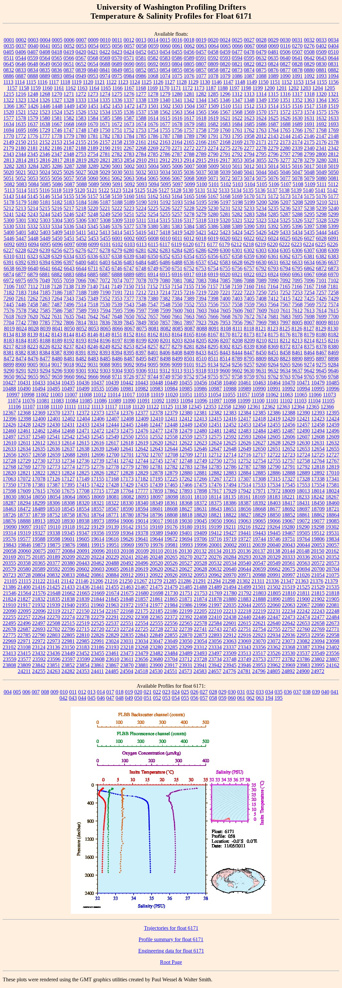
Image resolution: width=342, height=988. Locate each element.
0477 (237, 52)
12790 (274, 467)
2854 (129, 160)
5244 (44, 214)
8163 (165, 334)
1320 (321, 94)
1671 (105, 124)
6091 (333, 238)
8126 (297, 328)
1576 (333, 112)
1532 (93, 112)
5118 (56, 190)
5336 (68, 226)
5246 (68, 214)
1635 (20, 124)
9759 (249, 376)
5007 (189, 166)
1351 (285, 100)
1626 (285, 118)
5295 (309, 214)
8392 (93, 352)
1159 (35, 88)
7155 (188, 286)
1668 (68, 124)
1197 (234, 88)
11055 (228, 394)
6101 (105, 244)
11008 (85, 394)
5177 (333, 196)
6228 (20, 250)
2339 (297, 148)
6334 (68, 256)
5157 (93, 196)
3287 (69, 166)
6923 (261, 274)
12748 (185, 461)
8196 (105, 340)
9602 (237, 370)
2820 (93, 160)
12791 (288, 467)
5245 (56, 214)
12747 (171, 461)
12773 (53, 467)
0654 (93, 64)
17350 (9, 485)
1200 (269, 88)
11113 (97, 406)
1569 (249, 112)
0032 (309, 40)
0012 (129, 40)
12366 (327, 406)
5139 (296, 190)
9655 (33, 376)
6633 (297, 262)
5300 (9, 220)
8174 (261, 334)
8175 (273, 334)
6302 (249, 250)
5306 (81, 220)
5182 (57, 202)
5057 (68, 178)
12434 (97, 425)
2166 (201, 142)
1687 (273, 124)
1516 (297, 106)
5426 (261, 232)
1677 (165, 124)
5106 (274, 184)
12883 (229, 473)
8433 (201, 352)
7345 (80, 298)
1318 (309, 94)
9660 (69, 376)
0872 (225, 70)
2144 (285, 136)
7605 (225, 310)
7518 (93, 304)
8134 (8, 334)
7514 (80, 304)
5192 (165, 202)
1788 (177, 136)
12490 (303, 431)
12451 (215, 425)
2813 (9, 160)
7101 (321, 280)
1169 (152, 88)
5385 (201, 226)
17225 (171, 479)
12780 (141, 467)
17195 (156, 479)
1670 (93, 124)
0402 (321, 46)
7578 (21, 310)
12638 (83, 449)
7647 (105, 316)
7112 (33, 286)
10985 (185, 388)
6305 (285, 250)
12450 (200, 425)
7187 (69, 292)
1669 (80, 124)
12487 (288, 431)
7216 (189, 292)
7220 (213, 292)
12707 (156, 455)
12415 (215, 419)
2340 (309, 148)
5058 (80, 178)
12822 (38, 473)
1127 (170, 82)
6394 (44, 262)
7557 (225, 304)
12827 (112, 473)
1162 (70, 88)
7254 (309, 292)
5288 (297, 214)
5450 (57, 238)
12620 (156, 443)
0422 (105, 52)
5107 (286, 184)
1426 (33, 106)
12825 (83, 473)
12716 (244, 455)
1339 (153, 100)
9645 (321, 370)
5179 (21, 202)
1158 (24, 88)
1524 (56, 112)
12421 (303, 419)
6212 (236, 244)
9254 (225, 364)
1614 (153, 118)
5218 (80, 208)
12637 (68, 449)
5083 (21, 184)
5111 (322, 184)
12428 (24, 425)
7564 (273, 304)
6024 (273, 238)
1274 (105, 94)
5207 (285, 202)
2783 (129, 154)
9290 (9, 370)
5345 (93, 226)
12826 (97, 473)
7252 (285, 292)
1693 (333, 124)
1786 (153, 136)
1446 (45, 106)
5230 (213, 208)
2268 (141, 148)
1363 (309, 100)
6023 (261, 238)
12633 (9, 449)
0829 (309, 64)
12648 (229, 449)
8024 (21, 328)
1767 (309, 130)
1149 (251, 82)
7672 (249, 316)
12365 (312, 406)
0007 (81, 40)
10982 (141, 388)
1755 (165, 130)
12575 (215, 437)
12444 (112, 425)
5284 (261, 214)
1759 (213, 130)
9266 (297, 364)
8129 (321, 328)
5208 (297, 202)
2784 (141, 154)
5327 (309, 220)
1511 (237, 106)
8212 (285, 340)
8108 (225, 328)
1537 (141, 112)
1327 (56, 100)
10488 (9, 388)
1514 (273, 106)
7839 (117, 322)
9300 (69, 370)
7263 (44, 298)
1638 (44, 124)
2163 (165, 142)
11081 (42, 400)
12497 (9, 437)
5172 (273, 196)
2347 (56, 154)
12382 (215, 413)
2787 (177, 154)
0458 (213, 52)
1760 (225, 130)
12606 (288, 437)
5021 (20, 172)
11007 (70, 394)
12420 (288, 419)
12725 (318, 455)
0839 (80, 70)
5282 (237, 214)
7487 (56, 304)
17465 (171, 485)
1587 (129, 118)
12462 (38, 431)
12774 (68, 467)
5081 (333, 178)
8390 (68, 352)
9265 (285, 364)
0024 (225, 40)
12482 (229, 431)
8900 (20, 364)
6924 (273, 274)
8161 (141, 334)
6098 (81, 244)
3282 (9, 166)
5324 (273, 220)
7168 (321, 286)
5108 (298, 184)
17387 (53, 485)
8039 (45, 328)
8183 (9, 340)
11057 (243, 394)
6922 (249, 274)
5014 (273, 166)
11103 (300, 400)
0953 (93, 76)
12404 (83, 419)
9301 (81, 370)
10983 (156, 388)
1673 (129, 124)
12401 (53, 419)
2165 (189, 142)
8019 (9, 328)
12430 (53, 425)
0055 (105, 46)
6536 (189, 262)
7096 (309, 280)
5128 (176, 190)
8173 (249, 334)
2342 (333, 148)
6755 (225, 268)
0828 (297, 64)
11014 (114, 394)
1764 (273, 130)
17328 (303, 479)
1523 (44, 112)
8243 (80, 346)
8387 (56, 352)
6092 (9, 244)
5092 (129, 184)
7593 (93, 310)
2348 (68, 154)
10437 (97, 382)
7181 (333, 286)
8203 (177, 340)
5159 (117, 196)
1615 (165, 118)
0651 (68, 64)
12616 (97, 443)
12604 (259, 437)
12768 (9, 467)
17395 (68, 485)
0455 (177, 52)
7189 (93, 292)
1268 (44, 94)
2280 (285, 148)
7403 (237, 298)
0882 (333, 70)
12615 (83, 443)
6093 (21, 244)
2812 (333, 154)
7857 (165, 322)
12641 (127, 449)
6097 (69, 244)
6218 (248, 244)
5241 (8, 214)
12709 (186, 455)
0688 (105, 64)
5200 (261, 202)
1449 (69, 106)
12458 (318, 425)
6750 (165, 268)
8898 (333, 358)
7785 (44, 322)
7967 (249, 322)
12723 (288, 455)
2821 (105, 160)
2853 (117, 160)
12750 (215, 461)
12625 (229, 443)
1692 (321, 124)
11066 (315, 394)
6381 (309, 256)
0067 (249, 46)
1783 (117, 136)
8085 (177, 328)
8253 (129, 346)
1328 (68, 100)
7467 (44, 304)
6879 (32, 274)
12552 (156, 437)
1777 (44, 136)
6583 (225, 262)
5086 (57, 184)
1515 (285, 106)
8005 (297, 322)
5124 (128, 190)
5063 (129, 178)
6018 (201, 238)
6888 (117, 274)
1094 (333, 76)
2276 (237, 148)
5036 (189, 172)
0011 (117, 40)
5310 (129, 220)
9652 (21, 376)
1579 (32, 118)
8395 (129, 352)
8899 (8, 364)
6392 (20, 262)
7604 (213, 310)
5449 (45, 238)
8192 (69, 340)
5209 (309, 202)
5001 (117, 166)
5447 (21, 238)
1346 (225, 100)
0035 (9, 46)
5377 (129, 226)
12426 (9, 425)
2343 (8, 154)
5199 (249, 202)
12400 (39, 419)
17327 (288, 479)
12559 (185, 437)
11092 (157, 400)
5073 (237, 178)
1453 (117, 106)
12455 (274, 425)
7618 (8, 316)
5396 (297, 226)
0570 (117, 58)
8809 (261, 358)
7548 (165, 304)
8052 (81, 328)
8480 (57, 358)
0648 (32, 64)
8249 (105, 346)
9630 (249, 370)
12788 (259, 467)
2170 (249, 142)
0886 (8, 76)
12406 (98, 419)
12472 (97, 431)
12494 (318, 431)
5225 (153, 208)
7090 (273, 280)
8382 (20, 352)
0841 (105, 70)
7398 (213, 298)
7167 (309, 286)
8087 (189, 328)
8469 (333, 352)
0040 (33, 46)
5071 (213, 178)
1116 (42, 82)
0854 (165, 70)
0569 (105, 58)
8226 (44, 346)
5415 (129, 232)
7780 (32, 322)
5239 (321, 208)
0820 (225, 64)
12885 (259, 473)
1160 (47, 88)
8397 (141, 352)
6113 (141, 244)
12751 (229, 461)
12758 (303, 461)
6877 (20, 274)
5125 (140, 190)
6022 (249, 238)
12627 (259, 443)
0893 (56, 76)
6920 (225, 274)
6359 (249, 256)
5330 (8, 226)
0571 (129, 58)
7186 (57, 292)
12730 (38, 461)
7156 (200, 286)
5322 (249, 220)
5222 (117, 208)
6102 (117, 244)
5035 (177, 172)
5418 (165, 232)
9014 (44, 364)
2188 (80, 148)
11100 (258, 400)
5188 (117, 202)
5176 (321, 196)
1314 (261, 94)
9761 (261, 376)
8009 (321, 322)
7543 (129, 304)
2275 (225, 148)
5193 (177, 202)
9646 (333, 370)
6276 (80, 250)
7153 (164, 286)
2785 (153, 154)
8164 (177, 334)
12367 (9, 413)
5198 (237, 202)
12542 (68, 437)
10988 (229, 388)
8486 (117, 358)
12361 (254, 406)
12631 (318, 443)
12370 (53, 413)
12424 (332, 419)
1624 (261, 118)
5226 (165, 208)
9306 (141, 370)
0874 (249, 70)
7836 (105, 322)
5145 (32, 196)
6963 (297, 274)
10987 (215, 388)
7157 (212, 286)
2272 (189, 148)
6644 (81, 268)
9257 (249, 364)
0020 (213, 40)
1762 (249, 130)
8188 (45, 340)
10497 (68, 388)
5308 (105, 220)
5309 (117, 220)
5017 (309, 166)
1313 (249, 94)
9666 (93, 376)
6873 (333, 268)
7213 (153, 292)
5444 (321, 232)
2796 (273, 154)
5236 (285, 208)
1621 (225, 118)
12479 (185, 431)
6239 (44, 250)
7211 (129, 292)
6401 (93, 262)
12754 (259, 461)
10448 (156, 382)
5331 (20, 226)
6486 (165, 262)
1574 (309, 112)
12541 (53, 437)
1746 (56, 130)
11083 (57, 400)
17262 (185, 479)
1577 (8, 118)
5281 (225, 214)
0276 (309, 46)
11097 (215, 400)
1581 (56, 118)
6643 (69, 268)
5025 (56, 172)
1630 (297, 118)
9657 (45, 376)
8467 (321, 352)
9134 (213, 364)
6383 (333, 256)
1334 (93, 100)
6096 (57, 244)
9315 (189, 370)
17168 (112, 479)
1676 (153, 124)
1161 (59, 88)
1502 (165, 106)
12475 (127, 431)
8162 (153, 334)
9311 (153, 370)
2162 (153, 142)
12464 (53, 431)
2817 (57, 160)
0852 (141, 70)
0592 (213, 58)
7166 (297, 286)
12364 (298, 406)
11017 (128, 394)
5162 (153, 196)
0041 (45, 46)
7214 (165, 292)
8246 (93, 346)
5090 (105, 184)
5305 (69, 220)
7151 (140, 286)
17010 (332, 473)
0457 (201, 52)
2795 (261, 154)
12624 (215, 443)
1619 (213, 118)
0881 (321, 70)
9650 (9, 376)
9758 (237, 376)
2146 (309, 136)
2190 (105, 148)
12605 (274, 437)
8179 (309, 334)
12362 (268, 406)
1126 (158, 82)
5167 (213, 196)
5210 (321, 202)
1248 (32, 94)
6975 (20, 280)
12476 (141, 431)
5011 (237, 166)
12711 (200, 455)
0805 (189, 64)
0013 (141, 40)
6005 (141, 238)
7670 (237, 316)
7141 (104, 286)
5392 (273, 226)
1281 (189, 94)
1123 (123, 82)
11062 (272, 394)
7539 (117, 304)
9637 (297, 370)
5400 (9, 232)
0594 (237, 58)
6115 (153, 244)
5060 (93, 178)
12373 (97, 413)
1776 (32, 136)
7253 (297, 292)
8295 (213, 346)
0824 (273, 64)
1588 (141, 118)
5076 (273, 178)
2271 (177, 148)
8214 (309, 340)
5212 (8, 208)
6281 (141, 250)
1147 (228, 82)
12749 (200, 461)
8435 (213, 352)
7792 (56, 322)
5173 (285, 196)
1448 (57, 106)
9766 (321, 376)
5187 (105, 202)
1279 (165, 94)
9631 (261, 370)
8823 (285, 358)
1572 (285, 112)
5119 (68, 190)
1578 (20, 118)
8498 (165, 358)
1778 (56, 136)
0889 (44, 76)
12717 (259, 455)
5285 (273, 214)
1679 (189, 124)
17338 (318, 479)
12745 (156, 461)
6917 (189, 274)
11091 (143, 400)
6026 (297, 238)
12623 (200, 443)
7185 (45, 292)
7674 (261, 316)
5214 (32, 208)
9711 (117, 376)
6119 (176, 244)
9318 (201, 370)
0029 (273, 40)
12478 (171, 431)
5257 (177, 214)
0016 (177, 40)
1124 (135, 82)
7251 (273, 292)
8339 (249, 346)
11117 (111, 406)
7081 (177, 280)
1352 (297, 100)
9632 (273, 370)
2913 (177, 160)
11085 (86, 400)
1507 (201, 106)
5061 (105, 178)
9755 (213, 376)
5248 (93, 214)
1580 (44, 118)
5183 (69, 202)
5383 (177, 226)
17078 (38, 479)
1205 (329, 88)
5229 (201, 208)
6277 (93, 250)
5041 (249, 172)
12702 (142, 455)
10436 (83, 382)
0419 (68, 52)
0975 (117, 76)
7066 (80, 280)
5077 (285, 178)
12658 (39, 455)
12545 (97, 437)
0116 (285, 46)
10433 (38, 382)
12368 (24, 413)
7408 (261, 298)
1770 (8, 136)
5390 (249, 226)
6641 (45, 268)
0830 (321, 64)
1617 (189, 118)
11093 (172, 400)
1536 (129, 112)
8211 (273, 340)
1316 (285, 94)
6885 (93, 274)
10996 (332, 388)
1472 (129, 106)
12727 (332, 455)
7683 (285, 316)
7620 (32, 316)
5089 (93, 184)
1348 (249, 100)
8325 (237, 346)
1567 (225, 112)
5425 (249, 232)
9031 (93, 364)
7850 (153, 322)
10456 (200, 382)
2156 (93, 142)
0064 (213, 46)
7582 (33, 310)
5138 (284, 190)
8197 (117, 340)
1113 (8, 82)
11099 (243, 400)
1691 (309, 124)
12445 (127, 425)
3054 (249, 160)
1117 (54, 82)
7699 (321, 316)
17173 (127, 479)
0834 (32, 70)
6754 (213, 268)
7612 (297, 310)
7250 (261, 292)
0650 (56, 64)
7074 (117, 280)
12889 (303, 473)
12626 (244, 443)
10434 (53, 382)
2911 (153, 160)
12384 (244, 413)
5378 (141, 226)
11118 (125, 406)
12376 (127, 413)
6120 (188, 244)
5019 (333, 166)
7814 (80, 322)
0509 (321, 52)
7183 (21, 292)
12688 (68, 455)
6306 (297, 250)
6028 (321, 238)
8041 (57, 328)
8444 (237, 352)
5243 (32, 214)
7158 (224, 286)
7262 (32, 298)
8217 (8, 346)
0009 (93, 40)
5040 (237, 172)
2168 (225, 142)
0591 (201, 58)
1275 (117, 94)
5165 (189, 196)
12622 (185, 443)
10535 (97, 388)
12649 (244, 449)
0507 (297, 52)
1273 (93, 94)
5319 (213, 220)
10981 (127, 388)
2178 (333, 142)
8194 (93, 340)
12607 (303, 437)
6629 (249, 262)
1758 (201, 130)
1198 (246, 88)
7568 (297, 304)
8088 (201, 328)
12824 (68, 473)
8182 (333, 334)
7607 (249, 310)
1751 (117, 130)
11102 (286, 400)
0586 (177, 58)
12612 (38, 443)
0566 (68, 58)
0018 (189, 40)
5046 (285, 172)
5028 (93, 172)
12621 (171, 443)
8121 (260, 328)
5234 (261, 208)
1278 (153, 94)
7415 (285, 298)
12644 (171, 449)
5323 (261, 220)
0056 (117, 46)
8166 (201, 334)
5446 (9, 238)
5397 (309, 226)
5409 (57, 232)
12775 (83, 467)
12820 (9, 473)
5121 (92, 190)
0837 (68, 70)
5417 (153, 232)
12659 (53, 455)
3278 (297, 160)
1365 (333, 100)
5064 (141, 178)
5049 (321, 172)
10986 (200, 388)
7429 (333, 298)
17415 (83, 485)
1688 (285, 124)
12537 (24, 437)
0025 (237, 40)
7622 (44, 316)
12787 (244, 467)
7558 (237, 304)
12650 (259, 449)
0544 (20, 58)
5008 (201, 166)
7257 (321, 292)
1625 (273, 118)
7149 (116, 286)
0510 (333, 52)
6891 (141, 274)
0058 (141, 46)
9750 (177, 376)
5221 (105, 208)
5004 (153, 166)
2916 (213, 160)
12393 (318, 413)
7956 (237, 322)
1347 (237, 100)
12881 (200, 473)
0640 (285, 58)
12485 (274, 431)
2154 (68, 142)
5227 (177, 208)
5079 (309, 178)
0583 (165, 58)
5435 (309, 232)
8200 (153, 340)
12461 (24, 431)
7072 (105, 280)
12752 (244, 461)
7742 (20, 322)
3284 (33, 166)
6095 (45, 244)
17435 (141, 485)
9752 (189, 376)
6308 (321, 250)
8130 (333, 328)
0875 (261, 70)
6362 (285, 256)
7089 (261, 280)
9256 (237, 364)
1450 (81, 106)
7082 (189, 280)
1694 (8, 130)
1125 (146, 82)
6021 (237, 238)
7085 (225, 280)
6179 (224, 244)
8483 (93, 358)
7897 (189, 322)
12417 (244, 419)
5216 (56, 208)
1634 (8, 124)
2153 (56, 142)
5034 (165, 172)
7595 (117, 310)
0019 (201, 40)
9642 (309, 370)
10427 (9, 382)
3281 (333, 160)
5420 (189, 232)
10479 (318, 382)
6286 (201, 250)
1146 (216, 82)
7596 (129, 310)
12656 (9, 455)
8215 (321, 340)
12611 (24, 443)
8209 (249, 340)
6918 (201, 274)
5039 (225, 172)
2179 (8, 148)
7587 (69, 310)
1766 (297, 130)
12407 (112, 419)
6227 (8, 250)
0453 (153, 52)
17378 (24, 485)
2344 (20, 154)
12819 (332, 467)
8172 (237, 334)
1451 (93, 106)
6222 (284, 244)
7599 (165, 310)
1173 (199, 88)
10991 (274, 388)
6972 (8, 280)
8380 (333, 346)
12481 (215, 431)
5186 (93, 202)
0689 (117, 64)
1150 (263, 82)
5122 (104, 190)
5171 (261, 196)
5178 (9, 202)
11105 (328, 400)
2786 (165, 154)
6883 (68, 274)
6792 (261, 268)
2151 (32, 142)
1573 (297, 112)
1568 (237, 112)
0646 (20, 64)
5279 (201, 214)
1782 (105, 136)
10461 (244, 382)
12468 (68, 431)
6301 (237, 250)
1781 (93, 136)
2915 (201, 160)
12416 (229, 419)
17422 (97, 485)
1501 (153, 106)
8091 (213, 328)
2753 (80, 154)
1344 (201, 100)
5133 (224, 190)
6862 (309, 268)
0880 (309, 70)
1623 (249, 118)
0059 (153, 46)
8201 (165, 340)
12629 (288, 443)
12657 (24, 455)
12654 (318, 449)
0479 (261, 52)
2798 (297, 154)
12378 (156, 413)
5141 (320, 190)
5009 (213, 166)
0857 (201, 70)
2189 (93, 148)
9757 (225, 376)
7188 (81, 292)
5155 (68, 196)
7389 (189, 298)
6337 (105, 256)
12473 (112, 431)
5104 (249, 184)
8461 (297, 352)
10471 (303, 382)
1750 (105, 130)
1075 (177, 76)
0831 (333, 64)
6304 (273, 250)
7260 (8, 298)
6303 (261, 250)
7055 (56, 280)
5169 (237, 196)
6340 (141, 256)
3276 (273, 160)
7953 (225, 322)
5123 (116, 190)
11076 (28, 400)
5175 (309, 196)
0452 (141, 52)
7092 (285, 280)
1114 (20, 82)
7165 (285, 286)
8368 (261, 346)
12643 (156, 449)
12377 (141, 413)
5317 (189, 220)
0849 (117, 70)
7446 (20, 304)
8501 (189, 358)
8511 (213, 358)
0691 (141, 64)
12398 (24, 419)
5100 (201, 184)
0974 (105, 76)
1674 (141, 124)
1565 (201, 112)
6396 (56, 262)
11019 (157, 394)
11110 (56, 406)
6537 (201, 262)
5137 (272, 190)
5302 (33, 220)
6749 (153, 268)
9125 (201, 364)
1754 (153, 130)
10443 (141, 382)
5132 (212, 190)
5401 (21, 232)
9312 (165, 370)
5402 (33, 232)
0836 (56, 70)
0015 (165, 40)
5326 (297, 220)
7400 (225, 298)
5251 (129, 214)
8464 (309, 352)
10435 (68, 382)
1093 (321, 76)
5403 (45, 232)
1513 (261, 106)
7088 (249, 280)
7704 (8, 322)
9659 (57, 376)
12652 (288, 449)
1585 (105, 118)
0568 (93, 58)
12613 (53, 443)
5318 (201, 220)
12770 (38, 467)
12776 (97, 467)
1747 (68, 130)
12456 (288, 425)
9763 (285, 376)
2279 (273, 148)
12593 (244, 437)
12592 (229, 437)
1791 (213, 136)
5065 (153, 178)
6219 (260, 244)
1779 (68, 136)
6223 (296, 244)
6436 (117, 262)
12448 (171, 425)
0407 (32, 52)
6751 (177, 268)
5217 (68, 208)
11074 (14, 400)
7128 (56, 286)
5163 (165, 196)
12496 (332, 431)
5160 (129, 196)
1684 (237, 124)
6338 (117, 256)
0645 (8, 64)
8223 (32, 346)
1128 (181, 82)
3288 (81, 166)
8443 (225, 352)
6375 (297, 256)
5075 (261, 178)
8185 (33, 340)
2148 (333, 136)
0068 (261, 46)
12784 (200, 467)
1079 (225, 76)
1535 (117, 112)
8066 (117, 328)
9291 (21, 370)
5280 (213, 214)
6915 (165, 274)
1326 (44, 100)
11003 (56, 394)
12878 (156, 473)
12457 (303, 425)
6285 (189, 250)
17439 (156, 485)
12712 (215, 455)
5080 (321, 178)
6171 (200, 244)
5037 (201, 172)
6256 (56, 250)
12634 (24, 449)
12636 (53, 449)
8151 (117, 334)
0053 (81, 46)
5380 (153, 226)
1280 (177, 94)
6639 (21, 268)
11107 (28, 406)
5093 (141, 184)
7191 (117, 292)
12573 (200, 437)
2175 (309, 142)
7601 (189, 310)
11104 (314, 400)
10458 (215, 382)
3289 (93, 166)
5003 (141, 166)
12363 (283, 406)
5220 (93, 208)
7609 (261, 310)
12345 (195, 406)
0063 (201, 46)
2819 (81, 160)
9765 (309, 376)
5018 (321, 166)
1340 (165, 100)
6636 (321, 262)
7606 (237, 310)
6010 (165, 238)
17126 (53, 479)
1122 (111, 82)
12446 (141, 425)
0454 (165, 52)
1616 (177, 118)
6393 (32, 262)
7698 (309, 316)
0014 (153, 40)
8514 (225, 358)
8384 (44, 352)
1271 (68, 94)
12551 (141, 437)
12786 (229, 467)
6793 (273, 268)
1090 (285, 76)
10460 (229, 382)
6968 (321, 274)
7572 (321, 304)
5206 (273, 202)
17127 (68, 479)
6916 (177, 274)
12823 (53, 473)
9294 (45, 370)
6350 (153, 256)
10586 (112, 388)
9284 (333, 364)
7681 (273, 316)
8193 (81, 340)
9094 (141, 364)
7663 (189, 316)
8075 (141, 328)
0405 (8, 52)
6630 (261, 262)
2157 (105, 142)
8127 (309, 328)
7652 (141, 316)
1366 (9, 106)
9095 (153, 364)
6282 (153, 250)
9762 (273, 376)
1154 (310, 82)
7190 (105, 292)
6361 (273, 256)
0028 (261, 40)
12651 (274, 449)
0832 (8, 70)
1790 (201, 136)
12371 (68, 413)
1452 (105, 106)
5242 (20, 214)
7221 (225, 292)
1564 (189, 112)
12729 (24, 461)
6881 (44, 274)
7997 (285, 322)
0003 (33, 40)
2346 (44, 154)
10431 (24, 382)
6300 (225, 250)
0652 (80, 64)
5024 (44, 172)
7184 (33, 292)
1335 (105, 100)
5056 (56, 178)
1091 (297, 76)
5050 (333, 172)
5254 (153, 214)
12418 (259, 419)
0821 (237, 64)
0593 (225, 58)
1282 (201, 94)
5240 (333, 208)
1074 (165, 76)
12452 (229, 425)
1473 (141, 106)
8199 (141, 340)
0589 (189, 58)
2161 (141, 142)
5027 (80, 172)
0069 (273, 46)
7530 (105, 304)
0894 (68, 76)
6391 (8, 262)
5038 (213, 172)
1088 (261, 76)
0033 (321, 40)
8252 (117, 346)
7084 (213, 280)
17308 (259, 479)
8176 (285, 334)
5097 (177, 184)
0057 (129, 46)
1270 (56, 94)
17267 (215, 479)
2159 (129, 142)
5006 (177, 166)
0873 (237, 70)
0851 (129, 70)
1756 (177, 130)
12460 (9, 431)
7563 (261, 304)
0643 (321, 58)
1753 (141, 130)
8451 (273, 352)
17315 (274, 479)
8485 (105, 358)
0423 (117, 52)
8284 (201, 346)
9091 (117, 364)
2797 (285, 154)
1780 (80, 136)
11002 (42, 394)
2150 (20, 142)
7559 (249, 304)
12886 (274, 473)
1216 (20, 94)
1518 (321, 106)
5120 (79, 190)
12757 (288, 461)
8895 (309, 358)
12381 (200, 413)
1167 (129, 88)
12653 (303, 449)
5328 (321, 220)
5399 (333, 226)
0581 (141, 58)
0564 (44, 58)
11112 (83, 406)
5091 (117, 184)
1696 (32, 130)
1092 (309, 76)
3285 (45, 166)
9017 (56, 364)
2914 (189, 160)
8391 (80, 352)
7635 (68, 316)
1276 (129, 94)
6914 (153, 274)
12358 (224, 406)
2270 (165, 148)
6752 (189, 268)
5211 (333, 202)
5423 (225, 232)
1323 (20, 100)
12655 (332, 449)
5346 (105, 226)
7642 (93, 316)
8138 (20, 334)
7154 (176, 286)
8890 (297, 358)
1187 (211, 88)
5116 (44, 190)
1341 (177, 100)
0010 (105, 40)
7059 (68, 280)
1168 (141, 88)
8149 (105, 334)
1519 (333, 106)
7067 (93, 280)
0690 (129, 64)
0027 (249, 40)
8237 (68, 346)
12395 (332, 413)
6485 (153, 262)
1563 (177, 112)
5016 (297, 166)
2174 (297, 142)
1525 (68, 112)
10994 (303, 388)
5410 (69, 232)
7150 (128, 286)
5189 (129, 202)
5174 (297, 196)
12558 (171, 437)
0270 (297, 46)
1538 (153, 112)
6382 (321, 256)
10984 (171, 388)
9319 (213, 370)
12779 (127, 467)
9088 (105, 364)
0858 (213, 70)
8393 (105, 352)
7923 (201, 322)
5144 (20, 196)
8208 (237, 340)
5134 (236, 190)
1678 (177, 124)
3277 (285, 160)
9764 (297, 376)
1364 (321, 100)
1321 (333, 94)
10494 (38, 388)
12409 (142, 419)
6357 (225, 256)
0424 (129, 52)
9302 (93, 370)
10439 (112, 382)
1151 (275, 82)
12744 (141, 461)
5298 (321, 214)
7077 (129, 280)
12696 (98, 455)
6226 (332, 244)
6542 (213, 262)
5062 (117, 178)
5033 (153, 172)
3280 (321, 160)
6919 (213, 274)
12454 (259, 425)
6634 (309, 262)
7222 (237, 292)
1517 (309, 106)
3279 (309, 160)
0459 (225, 52)
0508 (309, 52)
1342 (189, 100)
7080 (165, 280)
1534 (105, 112)
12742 (127, 461)
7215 (177, 292)
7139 (80, 286)
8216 (333, 340)
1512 (249, 106)
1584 (93, 118)
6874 (8, 274)
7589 (81, 310)
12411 (171, 419)
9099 (177, 364)
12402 (68, 419)
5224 (141, 208)
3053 (237, 160)
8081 (153, 328)
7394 (201, 298)
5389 (237, 226)
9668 (105, 376)
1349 (261, 100)
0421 (93, 52)
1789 (189, 136)
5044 (261, 172)
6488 (177, 262)
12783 (185, 467)
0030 (285, 40)
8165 (189, 334)
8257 (153, 346)
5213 (20, 208)
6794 (285, 268)
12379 (171, 413)
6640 (33, 268)
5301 (21, 220)
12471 (83, 431)
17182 (141, 479)
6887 (105, 274)
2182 (44, 148)
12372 (83, 413)
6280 (129, 250)
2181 (32, 148)
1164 (94, 88)
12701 (127, 455)
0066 (237, 46)
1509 (213, 106)
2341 (321, 148)
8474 (21, 358)
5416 (141, 232)
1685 (249, 124)
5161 (141, 196)
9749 (165, 376)
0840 (93, 70)
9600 (225, 370)
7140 (92, 286)
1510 (225, 106)
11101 (272, 400)
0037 (21, 46)
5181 (45, 202)
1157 (12, 88)
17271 (229, 479)
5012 (249, 166)
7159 (236, 286)
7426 (321, 298)
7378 (141, 298)
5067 (177, 178)
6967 (309, 274)
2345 (32, 154)
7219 (201, 292)
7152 (152, 286)
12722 (274, 455)
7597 (141, 310)
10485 (332, 382)
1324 (32, 100)
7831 (93, 322)
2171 (261, 142)
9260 (261, 364)
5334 (56, 226)
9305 (129, 370)
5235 (273, 208)
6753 (201, 268)
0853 (153, 70)
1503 (177, 106)
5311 (141, 220)
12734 (68, 461)
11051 (185, 394)
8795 (249, 358)
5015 (285, 166)
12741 (112, 461)
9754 (201, 376)
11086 (100, 400)
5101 (213, 184)
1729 (44, 130)
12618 (127, 443)
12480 (200, 431)
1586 (117, 118)
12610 (9, 443)
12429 (38, 425)
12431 (68, 425)
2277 (249, 148)
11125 (166, 406)
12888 (288, 473)
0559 (32, 58)
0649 (44, 64)
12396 (9, 419)
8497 (153, 358)
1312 (237, 94)
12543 (83, 437)
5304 (57, 220)
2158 (117, 142)
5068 (189, 178)
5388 (225, 226)
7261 (20, 298)
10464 (274, 382)
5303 (45, 220)
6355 (201, 256)
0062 (189, 46)
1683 (225, 124)
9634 (285, 370)
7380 (153, 298)
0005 (57, 40)
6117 (165, 244)
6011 (177, 238)
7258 (333, 292)
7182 (9, 292)
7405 (249, 298)
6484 (141, 262)
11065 (300, 394)
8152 (129, 334)
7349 (93, 298)
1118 (65, 82)
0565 (56, 58)
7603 (201, 310)
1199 (257, 88)
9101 (189, 364)
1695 (20, 130)
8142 (44, 334)
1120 (88, 82)
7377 (129, 298)
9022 (80, 364)
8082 (165, 328)
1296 (225, 94)
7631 (56, 316)
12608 (318, 437)
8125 (285, 328)
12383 (229, 413)
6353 (177, 256)
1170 (164, 88)
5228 (189, 208)
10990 (259, 388)
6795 (297, 268)
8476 (33, 358)
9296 (57, 370)
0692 (153, 64)
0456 (189, 52)
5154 (56, 196)
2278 (261, 148)
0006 (69, 40)
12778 (112, 467)
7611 (285, 310)
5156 (80, 196)
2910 (141, 160)
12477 (156, 431)
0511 (9, 58)
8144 (68, 334)
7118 (44, 286)
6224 (308, 244)
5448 (33, 238)
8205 (201, 340)
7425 (309, 298)
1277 (141, 94)
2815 (33, 160)
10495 (53, 388)
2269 (153, 148)
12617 (112, 443)
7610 (273, 310)
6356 (213, 256)
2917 (225, 160)
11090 (129, 400)
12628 (274, 443)
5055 (44, 178)
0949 (80, 76)
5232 (237, 208)
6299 (213, 250)
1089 (273, 76)
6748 (141, 268)
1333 (80, 100)
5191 (153, 202)
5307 (93, 220)
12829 (141, 473)
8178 (297, 334)
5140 (308, 190)
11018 (142, 394)
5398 (321, 226)
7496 (68, 304)
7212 (141, 292)
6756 (237, 268)
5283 (249, 214)
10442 (127, 382)
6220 (272, 244)
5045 (273, 172)
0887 (20, 76)
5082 (9, 184)
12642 (141, 449)
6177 (212, 244)
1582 (68, 118)
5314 (153, 220)
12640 (112, 449)
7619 (20, 316)
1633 (333, 118)
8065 (105, 328)
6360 (261, 256)
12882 (215, 473)
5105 (261, 184)
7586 (57, 310)
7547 (153, 304)
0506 (285, 52)
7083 (201, 280)
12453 (244, 425)
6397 (68, 262)
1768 (321, 130)
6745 (105, 268)
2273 (201, 148)
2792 (237, 154)
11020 (171, 394)
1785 (141, 136)
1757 (189, 130)
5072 (225, 178)
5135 (248, 190)
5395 (285, 226)
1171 (176, 88)
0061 (177, 46)
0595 (249, 58)
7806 (68, 322)
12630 (303, 443)
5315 (165, 220)
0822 (249, 64)
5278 (189, 214)
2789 (201, 154)
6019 (213, 238)
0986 (141, 76)
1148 (240, 82)
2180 (20, 148)
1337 (129, 100)
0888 (32, 76)
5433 (285, 232)
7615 (333, 310)
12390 (303, 413)
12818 (318, 467)
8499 (177, 358)
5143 (8, 196)
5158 (105, 196)
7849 (141, 322)
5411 (81, 232)
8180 (321, 334)
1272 (80, 94)
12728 (9, 461)
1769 (333, 130)
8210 (261, 340)
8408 (177, 352)
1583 (80, 118)
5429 (273, 232)
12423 (318, 419)
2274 (213, 148)
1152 (287, 82)
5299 (333, 214)
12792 (303, 467)
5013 (261, 166)
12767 (332, 461)
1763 (261, 130)
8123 (273, 328)
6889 (129, 274)
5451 (69, 238)
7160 (248, 286)
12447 (156, 425)
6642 (57, 268)
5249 (105, 214)
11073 (329, 394)
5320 (225, 220)
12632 (332, 443)
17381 (38, 485)
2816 (45, 160)
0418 (56, 52)
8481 (69, 358)
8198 (129, 340)
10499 (83, 388)
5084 (33, 184)
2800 (321, 154)
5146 (44, 196)
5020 (8, 172)
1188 (222, 88)
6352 (165, 256)
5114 (21, 190)
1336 (117, 100)
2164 (177, 142)
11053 (200, 394)
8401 (153, 352)
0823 (261, 64)
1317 (297, 94)
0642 (309, 58)
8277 (165, 346)
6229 (32, 250)
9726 (129, 376)
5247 (80, 214)
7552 (189, 304)
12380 (185, 413)
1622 (237, 118)
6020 (225, 238)
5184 (81, 202)
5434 (297, 232)
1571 (273, 112)
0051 (57, 46)
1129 (193, 82)
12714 (229, 455)
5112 (333, 184)
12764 (318, 461)
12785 (215, 467)
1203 (305, 88)
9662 (81, 376)
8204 (189, 340)
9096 (165, 364)
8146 (93, 334)
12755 (274, 461)
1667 (56, 124)
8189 (57, 340)
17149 (83, 479)
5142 (332, 190)
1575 (321, 112)
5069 (201, 178)
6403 (105, 262)
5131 (200, 190)
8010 (333, 322)
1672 (117, 124)
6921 (237, 274)
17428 (112, 485)
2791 (225, 154)
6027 (309, 238)
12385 (259, 413)
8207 (225, 340)
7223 (249, 292)
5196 (213, 202)
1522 (32, 112)
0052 (69, 46)
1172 (187, 88)
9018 (68, 364)
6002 (129, 238)
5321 (237, 220)
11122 (152, 406)
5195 (201, 202)
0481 (273, 52)
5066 (165, 178)
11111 (70, 406)
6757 (249, 268)
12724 (303, 455)
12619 (141, 443)
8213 (297, 340)
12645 (185, 449)
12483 (244, 431)
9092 (129, 364)
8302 (225, 346)
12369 (38, 413)
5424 (237, 232)
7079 (153, 280)
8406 (165, 352)
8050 (69, 328)
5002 (129, 166)
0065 (225, 46)
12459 (332, 425)
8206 (213, 340)
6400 (80, 262)
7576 (9, 310)
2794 (249, 154)
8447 (249, 352)
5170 (249, 196)
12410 (156, 419)
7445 (8, 304)
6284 (177, 250)
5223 (129, 208)
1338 (141, 100)
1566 (213, 112)
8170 (225, 334)
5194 (189, 202)
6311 (21, 256)
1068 (153, 76)
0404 (333, 46)
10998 (27, 394)
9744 (153, 376)
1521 (20, 112)
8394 (117, 352)
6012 (189, 238)
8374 (297, 346)
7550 (177, 304)
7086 (237, 280)
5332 (32, 226)
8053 (93, 328)
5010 (225, 166)
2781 (105, 154)
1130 (205, 82)
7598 (153, 310)
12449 (185, 425)
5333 (44, 226)
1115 (31, 82)
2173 (285, 142)
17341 (332, 479)
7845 (129, 322)
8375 (309, 346)
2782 (117, 154)
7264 (56, 298)
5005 (165, 166)
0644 (333, 58)
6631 (273, 262)
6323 (32, 256)
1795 (237, 136)
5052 (20, 178)
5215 (44, 208)
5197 (225, 202)
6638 (9, 268)
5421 (201, 232)
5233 (249, 208)
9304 (117, 370)
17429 (127, 485)
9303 (105, 370)
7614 (321, 310)
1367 (21, 106)
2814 (21, 160)
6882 (56, 274)
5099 (189, 184)
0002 (21, 40)
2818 (69, 160)
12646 (200, 449)
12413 (200, 419)
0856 (189, 70)
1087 (249, 76)
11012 (99, 394)
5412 (93, 232)
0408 (44, 52)
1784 (129, 136)
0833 (20, 70)
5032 (141, 172)
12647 (215, 449)
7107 (21, 286)
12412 (185, 419)
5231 (225, 208)
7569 (309, 304)
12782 (171, 467)
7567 (285, 304)
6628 (237, 262)
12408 (127, 419)
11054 (214, 394)
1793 (225, 136)
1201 (281, 88)
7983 (273, 322)
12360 (239, 406)
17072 (24, 479)
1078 (213, 76)
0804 (177, 64)
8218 (20, 346)
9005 (32, 364)
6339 (129, 256)
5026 (68, 172)
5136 (260, 190)
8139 (32, 334)
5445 (333, 232)
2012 (261, 136)
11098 (229, 400)
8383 (32, 352)
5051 (8, 178)
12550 (127, 437)
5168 (225, 196)
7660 (165, 316)
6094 (33, 244)
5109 (310, 184)
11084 (71, 400)
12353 (209, 406)
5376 (117, 226)
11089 (114, 400)
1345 (213, 100)
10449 (171, 382)
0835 (44, 70)
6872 (321, 268)
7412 (273, 298)
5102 (225, 184)
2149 (8, 142)
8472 (9, 358)
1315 (273, 94)
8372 (285, 346)
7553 (201, 304)
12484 (259, 431)
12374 (112, 413)
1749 (93, 130)
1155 (322, 82)
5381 (165, 226)
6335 (80, 256)
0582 (153, 58)
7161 (260, 286)
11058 (257, 394)
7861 (177, 322)
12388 (288, 413)
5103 (237, 184)
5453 (93, 238)
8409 (189, 352)
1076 (189, 76)
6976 (32, 280)
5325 (285, 220)
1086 (237, 76)
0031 (297, 40)
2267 (129, 148)
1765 (285, 130)
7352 (105, 298)
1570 (261, 112)
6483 (129, 262)
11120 (138, 406)
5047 (297, 172)
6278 (105, 250)
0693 (165, 64)
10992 (288, 388)
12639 (97, 449)
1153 (298, 82)
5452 (81, 238)
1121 (100, 82)
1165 (106, 88)
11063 (286, 394)
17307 (244, 479)
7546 (141, 304)
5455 (105, 238)
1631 (309, 118)
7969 (261, 322)
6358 (237, 256)
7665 (201, 316)
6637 (333, 262)
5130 (188, 190)
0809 (213, 64)
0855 (177, 70)
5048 (309, 172)
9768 (333, 376)
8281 (189, 346)
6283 (165, 250)
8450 (261, 352)
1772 (20, 136)
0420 (80, 52)
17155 (97, 479)
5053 (32, 178)
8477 (45, 358)
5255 (165, 214)
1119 (76, 82)
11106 (14, 406)
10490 (24, 388)
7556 (213, 304)
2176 (321, 142)
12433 (83, 425)
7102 (333, 280)
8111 (237, 328)
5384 (189, 226)
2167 (213, 142)
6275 (68, 250)
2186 (56, 148)
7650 (129, 316)
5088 (81, 184)
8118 (249, 328)
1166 (117, 88)
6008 (153, 238)
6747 (129, 268)
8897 (321, 358)
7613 (309, 310)
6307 (309, 250)
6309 (333, 250)
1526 (80, 112)
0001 (9, 40)
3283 (21, 166)
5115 (33, 190)
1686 (261, 124)
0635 (273, 58)
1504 (189, 106)
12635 (38, 449)
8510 (201, 358)
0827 (285, 64)
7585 (45, 310)
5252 (141, 214)
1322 (8, 100)
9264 (273, 364)
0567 (80, 58)
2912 (165, 160)
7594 (105, 310)
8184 (21, 340)
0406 (20, 52)
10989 (244, 388)
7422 (297, 298)
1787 (165, 136)
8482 (81, 358)
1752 (129, 130)
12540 (38, 437)
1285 (213, 94)
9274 (309, 364)
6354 (189, 256)
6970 (333, 274)
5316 (177, 220)
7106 (9, 286)
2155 (80, 142)
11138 (180, 406)
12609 (332, 437)
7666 (213, 316)
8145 (80, 334)
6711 (93, 268)
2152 (44, 142)
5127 (164, 190)
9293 (33, 370)
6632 (285, 262)
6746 (117, 268)
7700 (333, 316)
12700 (112, 455)
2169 (237, 142)
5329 (333, 220)
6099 (93, 244)
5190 (141, 202)
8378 (321, 346)
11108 (42, 406)
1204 (317, 88)
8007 (309, 322)
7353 (117, 298)
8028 (33, 328)
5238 (309, 208)
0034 (333, 40)
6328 (44, 256)
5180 (33, 202)
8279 (177, 346)
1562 (165, 112)
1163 (82, 88)
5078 (297, 178)
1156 (333, 82)
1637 (32, 124)
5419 (177, 232)
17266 (200, 479)
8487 (129, 358)
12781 (156, 467)
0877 (285, 70)
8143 (56, 334)
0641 (297, 58)
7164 (273, 286)
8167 (213, 334)
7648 (117, 316)
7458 (32, 304)
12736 (83, 461)
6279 (117, 250)
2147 (321, 136)
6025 (285, 238)
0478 (249, 52)
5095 (165, 184)
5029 (105, 172)
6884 (80, 274)
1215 (8, 94)
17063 (9, 479)
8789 (237, 358)
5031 (129, 172)
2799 (309, 154)
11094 (186, 400)
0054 (93, 46)
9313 (177, 370)
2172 (273, 142)
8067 (129, 328)
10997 (13, 394)
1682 (213, 124)
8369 (273, 346)
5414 (117, 232)
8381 (8, 352)
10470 (288, 382)
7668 (225, 316)
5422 (213, 232)
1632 (321, 118)
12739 (97, 461)
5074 (249, 178)
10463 (259, 382)
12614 (68, 443)
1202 (293, 88)
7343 (68, 298)
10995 (318, 388)
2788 (189, 154)
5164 (177, 196)
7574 (333, 304)
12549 (112, 437)
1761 (237, 130)
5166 (201, 196)
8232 (56, 346)
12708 (171, 455)
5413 (105, 232)
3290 (105, 166)
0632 (261, 58)
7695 (297, 316)
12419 (274, 419)
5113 (9, 190)
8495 (141, 358)
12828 (127, 473)
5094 (153, 184)
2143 (273, 136)
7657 (153, 316)
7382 (165, 298)
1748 (80, 130)
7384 (177, 298)
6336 (93, 256)
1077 (201, 76)
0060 (165, 46)
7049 (44, 280)
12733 (53, 461)
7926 (213, 322)
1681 (201, 124)
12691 (83, 455)
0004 (45, 40)
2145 (297, 136)
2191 (117, 148)
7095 (297, 280)
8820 (273, 358)
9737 (141, 376)
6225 (320, 244)
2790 (213, 154)
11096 (200, 400)
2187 (68, 148)
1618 (201, 118)
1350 (273, 100)
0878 (297, 70)
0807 (201, 64)
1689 (297, 124)
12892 (318, 473)
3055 (261, 160)
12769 (24, 467)
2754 (93, 154)
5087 (69, 184)
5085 (45, 184)
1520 (8, 112)
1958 (249, 136)
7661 (177, 316)
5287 (285, 214)
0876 (273, 70)
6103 (129, 244)
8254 (141, 346)
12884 (244, 473)
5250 (117, 214)
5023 (32, 172)
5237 (297, 208)
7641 (80, 316)
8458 (285, 352)
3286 (57, 166)
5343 (80, 226)
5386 (213, 226)
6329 (56, 256)
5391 (261, 226)
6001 (117, 238)
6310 (9, 256)
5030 (117, 172)
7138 (68, 286)
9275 (321, 364)
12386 (274, 413)
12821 (24, 473)
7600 (177, 310)
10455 (185, 382)
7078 (141, 280)
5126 (152, 190)
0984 (129, 76)
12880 (185, 473)
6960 (285, 274)
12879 (171, 473)
